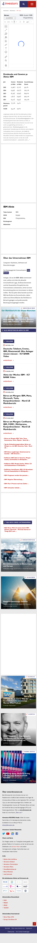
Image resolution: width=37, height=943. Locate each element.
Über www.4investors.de (18, 928)
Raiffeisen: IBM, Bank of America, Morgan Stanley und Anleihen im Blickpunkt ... (17, 458)
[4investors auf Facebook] (17, 834)
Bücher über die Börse (10, 859)
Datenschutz (11, 932)
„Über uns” (18, 812)
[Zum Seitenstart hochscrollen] (34, 924)
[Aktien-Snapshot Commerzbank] (25, 882)
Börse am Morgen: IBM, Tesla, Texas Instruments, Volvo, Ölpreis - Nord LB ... (17, 439)
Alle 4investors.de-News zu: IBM (16, 330)
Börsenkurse (12, 10)
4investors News (8, 867)
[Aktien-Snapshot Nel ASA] (25, 886)
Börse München (8, 872)
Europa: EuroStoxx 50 (10, 919)
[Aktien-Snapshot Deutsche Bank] (5, 886)
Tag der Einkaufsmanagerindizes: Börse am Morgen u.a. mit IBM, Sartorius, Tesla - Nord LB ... (18, 446)
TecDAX (6, 908)
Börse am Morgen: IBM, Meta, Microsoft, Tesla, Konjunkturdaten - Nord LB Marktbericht (17, 400)
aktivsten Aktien (15, 846)
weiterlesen (7, 360)
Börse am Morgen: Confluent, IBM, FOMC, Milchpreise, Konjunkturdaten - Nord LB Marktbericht (17, 425)
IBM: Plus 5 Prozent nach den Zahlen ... (16, 483)
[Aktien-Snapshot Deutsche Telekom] (12, 886)
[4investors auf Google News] (12, 833)
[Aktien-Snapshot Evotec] (19, 886)
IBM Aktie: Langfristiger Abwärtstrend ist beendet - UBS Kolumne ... (17, 452)
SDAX (5, 905)
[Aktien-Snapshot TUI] (12, 890)
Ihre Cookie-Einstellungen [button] (22, 932)
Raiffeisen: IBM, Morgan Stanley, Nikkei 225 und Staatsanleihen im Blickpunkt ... (18, 464)
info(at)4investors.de (8, 825)
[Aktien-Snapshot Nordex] (5, 890)
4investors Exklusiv (9, 862)
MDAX (6, 903)
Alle (32, 4)
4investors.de (6, 10)
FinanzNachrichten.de (10, 869)
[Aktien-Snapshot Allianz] (5, 882)
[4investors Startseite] (10, 4)
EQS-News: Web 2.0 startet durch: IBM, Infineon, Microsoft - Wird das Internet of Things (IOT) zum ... (17, 529)
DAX (5, 900)
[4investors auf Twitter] (3, 834)
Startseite (7, 928)
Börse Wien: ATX (9, 917)
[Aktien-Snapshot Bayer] (12, 882)
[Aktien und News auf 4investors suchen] (24, 4)
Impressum (29, 928)
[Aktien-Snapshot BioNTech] (19, 882)
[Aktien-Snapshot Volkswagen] (25, 890)
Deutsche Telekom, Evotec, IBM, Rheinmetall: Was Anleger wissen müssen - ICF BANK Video (18, 353)
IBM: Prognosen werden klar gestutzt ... (16, 475)
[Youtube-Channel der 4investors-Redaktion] (7, 834)
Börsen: (6, 15)
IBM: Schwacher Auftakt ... (12, 488)
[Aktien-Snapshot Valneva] (19, 890)
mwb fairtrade (8, 874)
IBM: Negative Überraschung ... (14, 479)
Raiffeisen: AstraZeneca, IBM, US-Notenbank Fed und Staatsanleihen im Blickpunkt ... (18, 470)
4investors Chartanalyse (11, 864)
